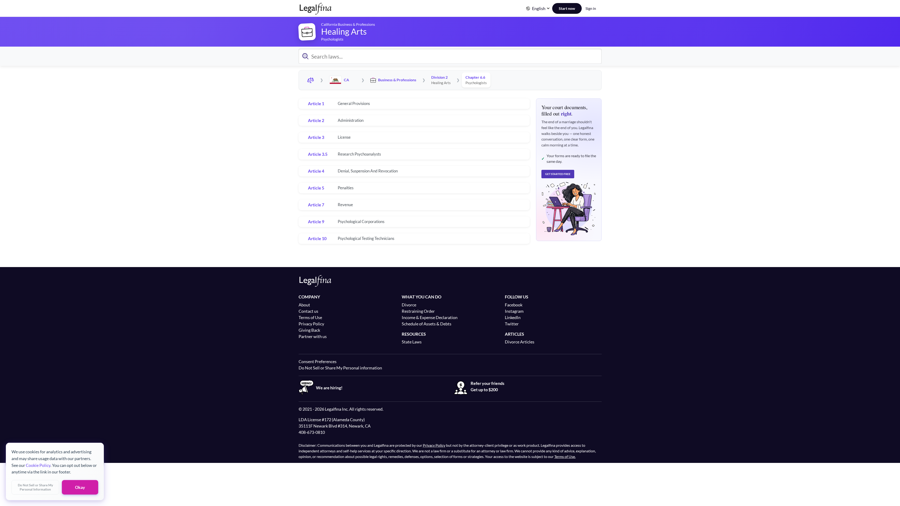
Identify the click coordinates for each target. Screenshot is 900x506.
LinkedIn (513, 317)
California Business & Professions (348, 24)
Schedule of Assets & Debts (426, 323)
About (304, 304)
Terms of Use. (565, 456)
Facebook (513, 304)
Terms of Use (310, 317)
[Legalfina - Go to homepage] (316, 12)
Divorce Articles (519, 341)
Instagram (514, 311)
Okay (80, 487)
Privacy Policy (311, 323)
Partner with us (313, 336)
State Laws (412, 341)
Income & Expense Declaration (430, 317)
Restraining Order (418, 311)
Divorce (409, 304)
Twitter (512, 323)
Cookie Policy (38, 465)
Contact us (308, 311)
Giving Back (309, 330)
